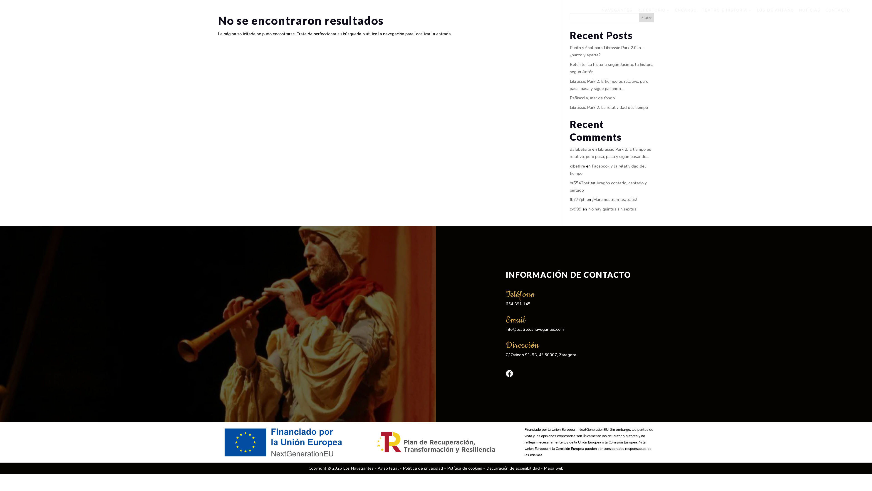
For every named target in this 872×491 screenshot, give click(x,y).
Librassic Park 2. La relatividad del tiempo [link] (609, 107)
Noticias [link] (809, 10)
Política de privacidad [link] (423, 468)
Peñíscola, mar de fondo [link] (592, 98)
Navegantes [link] (617, 10)
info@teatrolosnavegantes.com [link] (535, 329)
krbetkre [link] (577, 166)
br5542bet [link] (580, 183)
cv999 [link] (575, 209)
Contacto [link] (837, 10)
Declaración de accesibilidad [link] (513, 468)
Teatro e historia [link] (724, 10)
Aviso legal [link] (388, 468)
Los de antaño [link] (775, 10)
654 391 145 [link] (518, 304)
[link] (50, 10)
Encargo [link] (686, 10)
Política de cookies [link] (464, 468)
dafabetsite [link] (580, 149)
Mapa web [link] (553, 468)
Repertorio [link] (651, 10)
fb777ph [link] (577, 199)
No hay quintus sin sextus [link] (612, 209)
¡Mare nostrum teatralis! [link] (614, 199)
